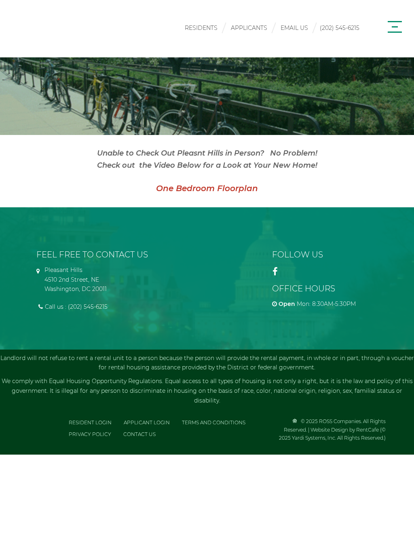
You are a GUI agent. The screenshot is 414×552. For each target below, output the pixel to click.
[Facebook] (275, 271)
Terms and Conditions (213, 422)
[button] (29, 48)
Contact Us (139, 434)
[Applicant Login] (249, 28)
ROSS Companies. (341, 421)
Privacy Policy (90, 434)
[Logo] (66, 26)
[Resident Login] (201, 28)
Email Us (294, 28)
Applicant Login (147, 422)
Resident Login (90, 422)
